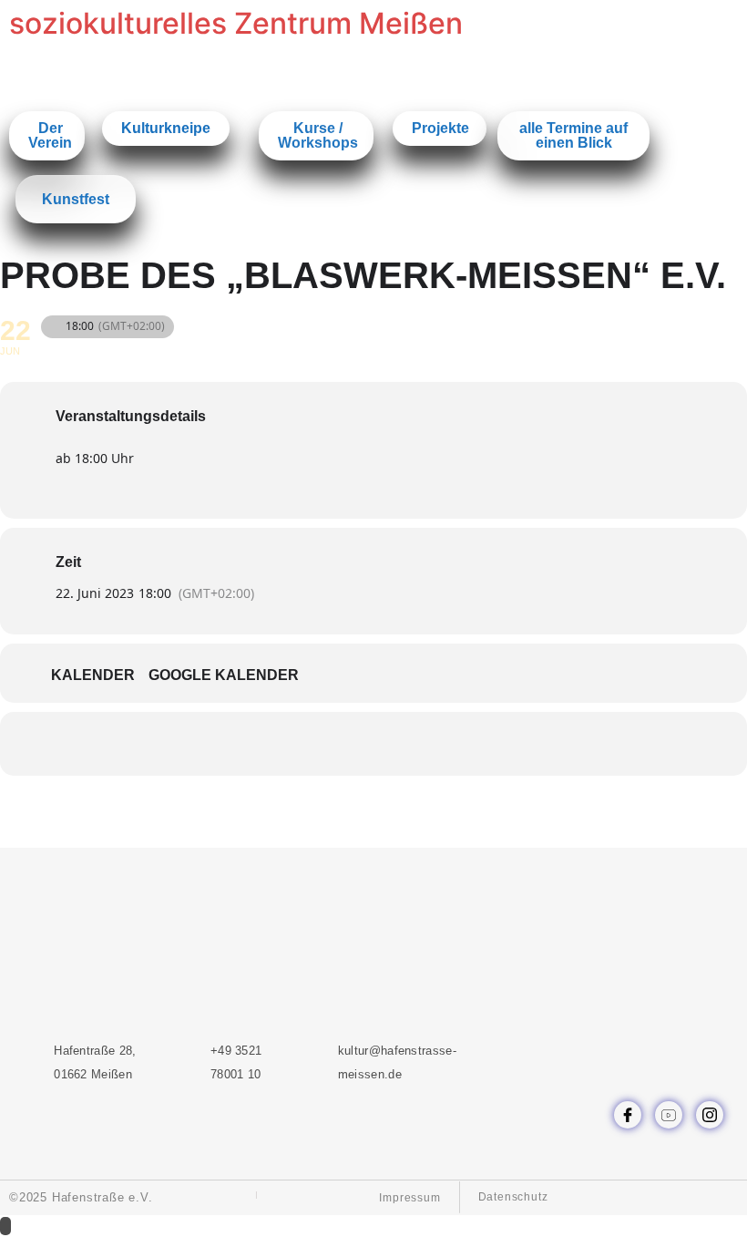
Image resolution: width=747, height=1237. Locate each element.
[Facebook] (627, 1115)
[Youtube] (668, 1115)
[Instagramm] (709, 1115)
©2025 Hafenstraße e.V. (81, 1197)
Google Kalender (223, 675)
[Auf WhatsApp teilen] (351, 744)
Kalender (93, 675)
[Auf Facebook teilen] (305, 744)
